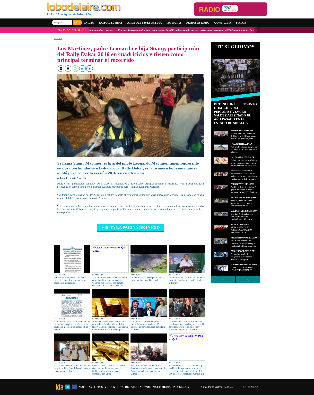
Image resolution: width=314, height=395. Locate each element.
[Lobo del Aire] (120, 6)
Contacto (222, 22)
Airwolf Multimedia (144, 22)
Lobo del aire (110, 22)
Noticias (174, 22)
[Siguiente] (248, 279)
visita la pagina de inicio (130, 227)
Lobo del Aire (127, 387)
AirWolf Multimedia (155, 387)
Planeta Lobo (197, 22)
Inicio (89, 22)
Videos (110, 387)
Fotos (241, 22)
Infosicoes (181, 387)
